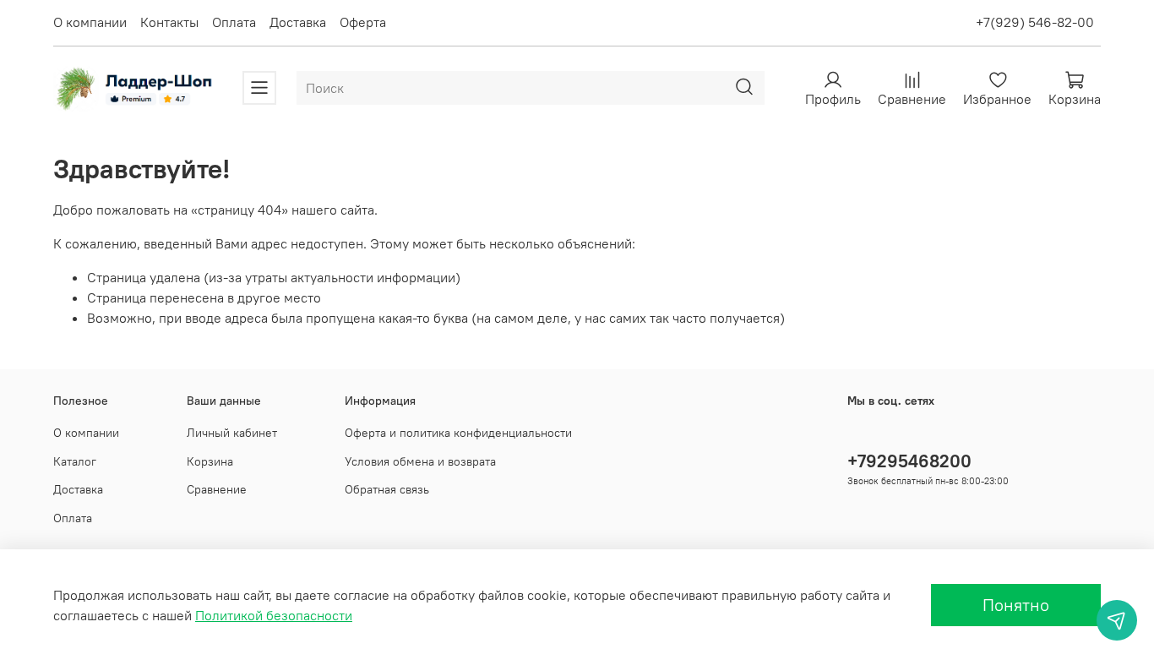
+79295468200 (909, 461)
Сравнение (217, 489)
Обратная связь (387, 489)
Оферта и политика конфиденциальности (458, 432)
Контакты (169, 22)
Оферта (363, 22)
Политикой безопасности (273, 615)
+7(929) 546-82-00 (1035, 22)
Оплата (234, 22)
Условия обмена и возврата (420, 461)
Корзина (210, 461)
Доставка (297, 22)
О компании (90, 22)
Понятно (1016, 604)
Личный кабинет (232, 432)
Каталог (74, 461)
